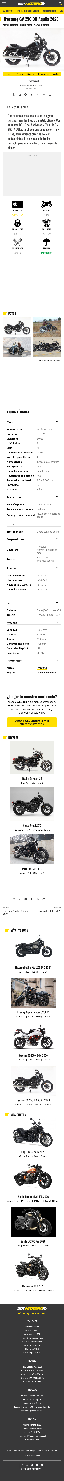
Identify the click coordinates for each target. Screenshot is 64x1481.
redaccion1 (34, 81)
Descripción (43, 74)
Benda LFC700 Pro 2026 (33, 1241)
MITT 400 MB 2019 (32, 869)
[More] (50, 93)
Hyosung (14, 25)
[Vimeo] (37, 1465)
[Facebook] (31, 94)
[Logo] (31, 3)
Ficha (8, 74)
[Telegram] (25, 94)
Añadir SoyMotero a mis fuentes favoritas (32, 722)
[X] (37, 94)
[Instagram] (27, 1465)
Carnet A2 (45, 25)
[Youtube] (41, 1465)
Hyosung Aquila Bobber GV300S (33, 1012)
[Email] (19, 94)
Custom (28, 25)
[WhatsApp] (14, 94)
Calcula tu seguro (46, 672)
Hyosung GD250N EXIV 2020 (33, 1055)
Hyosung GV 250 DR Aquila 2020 (33, 1100)
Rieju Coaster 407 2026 (33, 1152)
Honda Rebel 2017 (32, 825)
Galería (30, 74)
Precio (20, 74)
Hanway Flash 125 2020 (49, 911)
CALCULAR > (47, 252)
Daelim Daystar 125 (32, 778)
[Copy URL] (43, 94)
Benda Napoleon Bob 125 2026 (33, 1196)
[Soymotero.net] (32, 1308)
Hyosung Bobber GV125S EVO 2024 (33, 967)
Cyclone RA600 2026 (33, 1286)
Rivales (55, 74)
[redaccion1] (26, 81)
